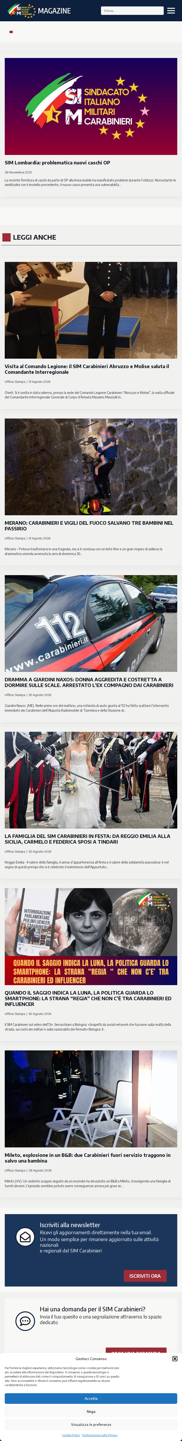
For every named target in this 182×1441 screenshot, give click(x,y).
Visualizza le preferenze (91, 1424)
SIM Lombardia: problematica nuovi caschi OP (57, 162)
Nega (91, 1411)
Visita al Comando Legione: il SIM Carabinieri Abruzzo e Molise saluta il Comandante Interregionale (87, 369)
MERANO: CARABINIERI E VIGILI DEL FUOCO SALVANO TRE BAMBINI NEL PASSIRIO (89, 525)
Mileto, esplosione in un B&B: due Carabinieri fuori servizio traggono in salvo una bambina (88, 1157)
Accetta (91, 1398)
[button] (175, 1358)
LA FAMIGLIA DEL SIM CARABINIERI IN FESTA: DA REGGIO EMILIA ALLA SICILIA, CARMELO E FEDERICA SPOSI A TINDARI (87, 839)
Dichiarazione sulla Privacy (100, 1435)
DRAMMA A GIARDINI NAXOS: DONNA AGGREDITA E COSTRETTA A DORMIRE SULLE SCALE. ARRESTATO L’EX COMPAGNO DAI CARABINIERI (89, 682)
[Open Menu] (171, 10)
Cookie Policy (71, 1435)
